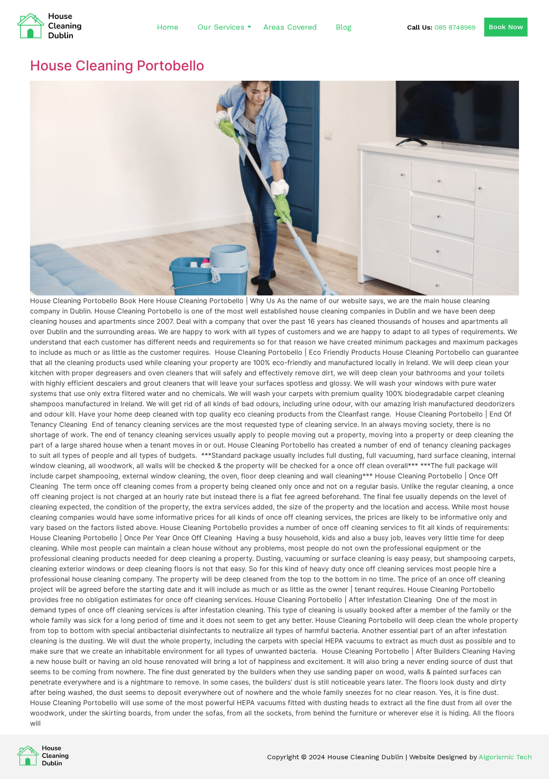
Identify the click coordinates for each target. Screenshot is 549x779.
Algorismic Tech (505, 757)
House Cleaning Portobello (117, 65)
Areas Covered (290, 26)
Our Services (220, 26)
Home (167, 26)
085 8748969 (455, 27)
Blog (344, 26)
